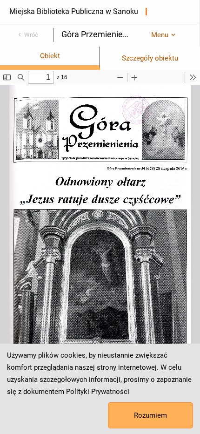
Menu (159, 35)
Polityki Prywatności (97, 391)
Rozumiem (150, 415)
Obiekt (50, 56)
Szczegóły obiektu (150, 58)
